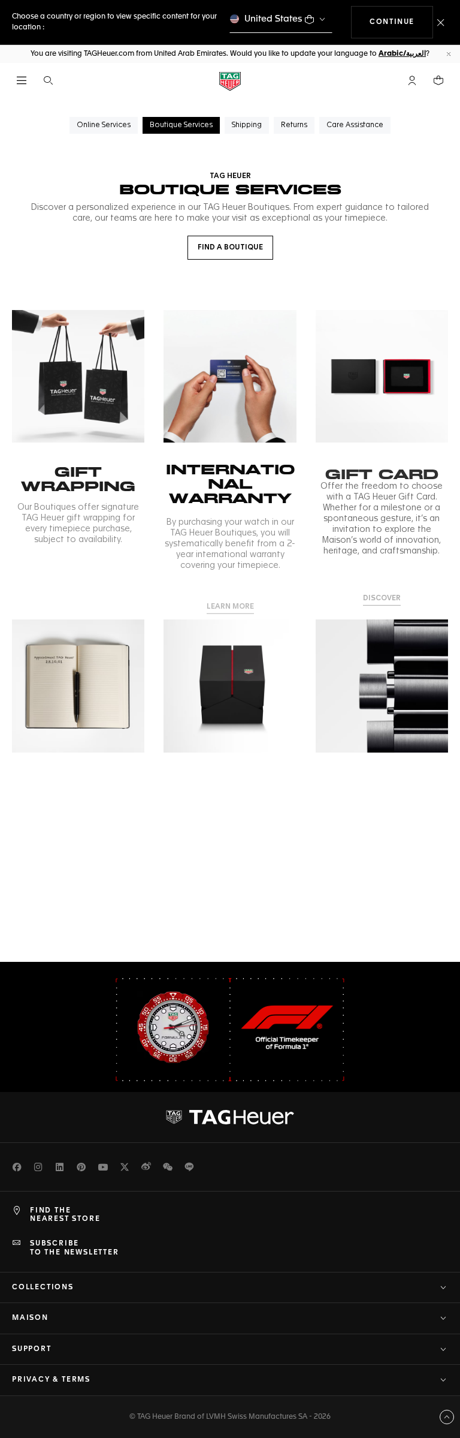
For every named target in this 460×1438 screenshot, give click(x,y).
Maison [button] (30, 1318)
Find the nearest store (65, 1215)
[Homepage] (230, 80)
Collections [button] (43, 1287)
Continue (401, 22)
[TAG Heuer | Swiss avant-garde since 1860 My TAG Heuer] (230, 1117)
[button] (412, 80)
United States (273, 18)
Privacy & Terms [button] (51, 1379)
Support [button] (32, 1349)
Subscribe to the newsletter (74, 1248)
